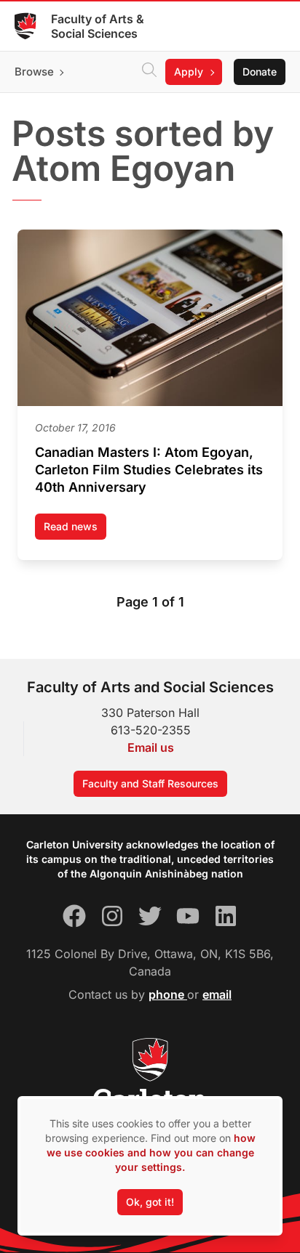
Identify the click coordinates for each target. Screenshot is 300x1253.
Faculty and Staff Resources (150, 783)
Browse (34, 71)
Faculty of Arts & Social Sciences (97, 26)
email (217, 994)
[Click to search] (149, 72)
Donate (259, 71)
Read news (75, 530)
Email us (150, 747)
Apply (188, 71)
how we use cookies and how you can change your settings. (151, 1152)
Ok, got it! (150, 1202)
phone (168, 994)
